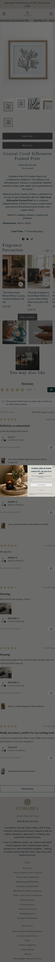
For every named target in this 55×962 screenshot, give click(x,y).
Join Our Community (41, 484)
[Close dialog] (53, 467)
